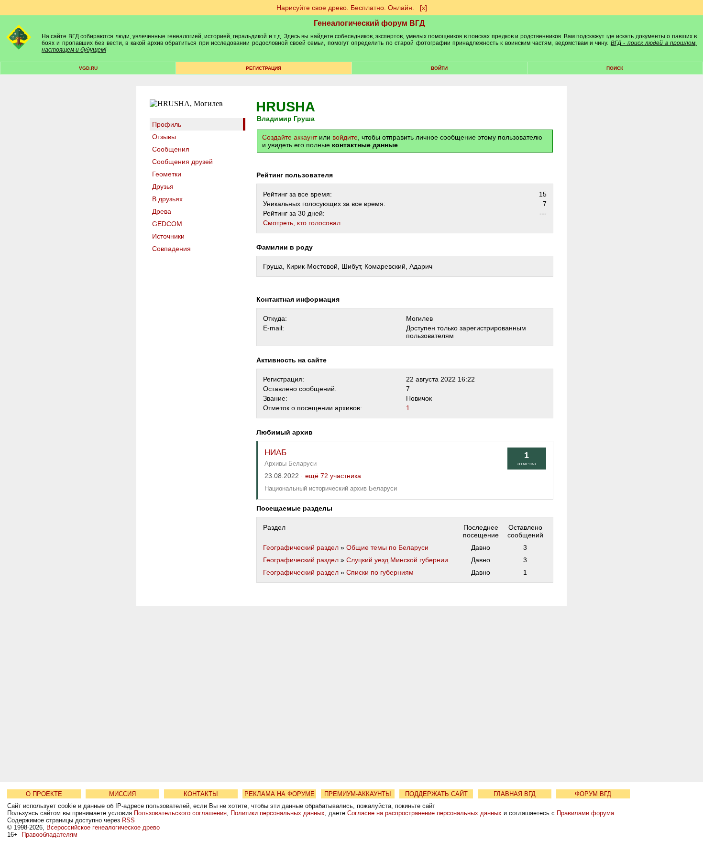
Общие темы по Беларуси (387, 547)
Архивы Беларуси (290, 463)
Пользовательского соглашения (180, 813)
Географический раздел (301, 547)
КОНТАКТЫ (201, 793)
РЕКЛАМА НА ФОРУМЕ (279, 793)
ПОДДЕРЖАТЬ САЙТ (436, 793)
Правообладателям (49, 834)
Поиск (614, 68)
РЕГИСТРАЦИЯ (263, 68)
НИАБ (275, 452)
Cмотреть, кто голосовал (302, 223)
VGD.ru (88, 68)
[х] (423, 7)
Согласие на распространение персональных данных (424, 813)
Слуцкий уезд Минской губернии (397, 560)
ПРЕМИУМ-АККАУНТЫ (357, 793)
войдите (345, 137)
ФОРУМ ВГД (593, 793)
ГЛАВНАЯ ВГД (515, 793)
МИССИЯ (122, 793)
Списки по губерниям (380, 572)
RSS (128, 820)
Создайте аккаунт (289, 137)
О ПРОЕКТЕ (44, 793)
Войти (439, 68)
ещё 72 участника (333, 476)
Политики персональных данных (278, 813)
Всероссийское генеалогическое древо (103, 827)
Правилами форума (585, 813)
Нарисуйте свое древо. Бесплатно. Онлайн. (345, 7)
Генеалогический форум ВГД (369, 23)
